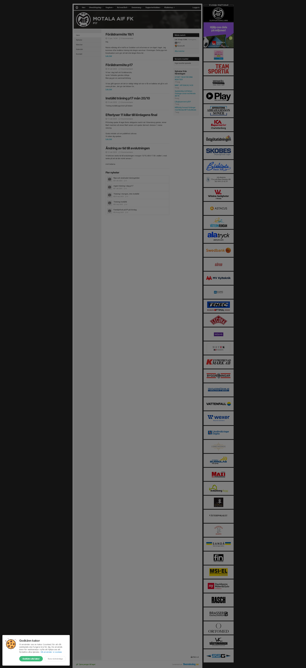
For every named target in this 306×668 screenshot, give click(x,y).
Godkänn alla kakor (31, 659)
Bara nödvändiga (55, 659)
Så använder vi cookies (51, 652)
